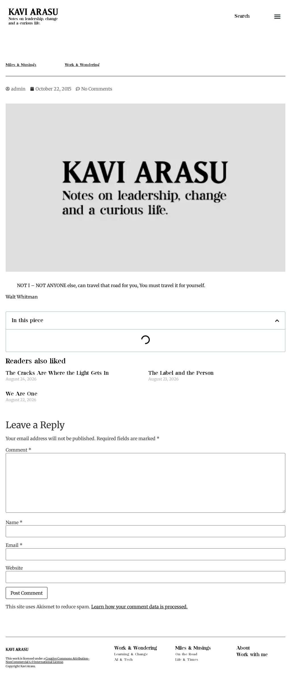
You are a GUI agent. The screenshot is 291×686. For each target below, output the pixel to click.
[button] (277, 16)
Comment (18, 450)
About (243, 648)
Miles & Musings (193, 648)
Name (14, 522)
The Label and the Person (181, 373)
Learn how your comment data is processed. (139, 606)
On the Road (186, 654)
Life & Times (186, 660)
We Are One (21, 394)
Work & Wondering (135, 648)
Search (242, 16)
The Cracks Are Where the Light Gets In (57, 373)
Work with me (252, 654)
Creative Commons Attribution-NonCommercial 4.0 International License (48, 660)
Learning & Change (131, 654)
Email (14, 545)
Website (14, 568)
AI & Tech (123, 660)
